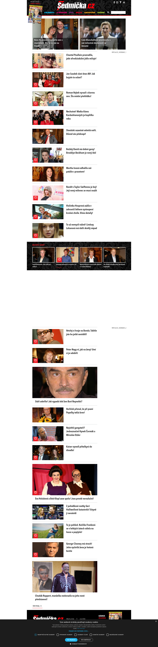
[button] (79, 631)
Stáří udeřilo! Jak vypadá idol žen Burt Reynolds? (58, 401)
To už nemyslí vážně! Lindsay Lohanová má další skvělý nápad (81, 227)
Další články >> (37, 606)
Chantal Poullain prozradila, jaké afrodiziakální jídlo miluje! (81, 57)
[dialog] (79, 633)
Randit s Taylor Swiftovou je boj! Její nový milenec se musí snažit (81, 189)
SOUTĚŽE (82, 619)
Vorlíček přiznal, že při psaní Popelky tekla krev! (79, 411)
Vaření (101, 13)
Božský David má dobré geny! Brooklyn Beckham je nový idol (81, 151)
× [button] (156, 621)
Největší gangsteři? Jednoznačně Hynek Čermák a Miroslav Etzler (80, 431)
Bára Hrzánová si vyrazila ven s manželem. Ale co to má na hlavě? (48, 43)
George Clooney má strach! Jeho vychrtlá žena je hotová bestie (79, 547)
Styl (71, 13)
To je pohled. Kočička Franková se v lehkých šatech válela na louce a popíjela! (80, 529)
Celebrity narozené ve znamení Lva (66, 264)
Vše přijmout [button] (71, 640)
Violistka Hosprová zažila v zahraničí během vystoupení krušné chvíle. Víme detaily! (79, 209)
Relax (79, 13)
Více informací (81, 628)
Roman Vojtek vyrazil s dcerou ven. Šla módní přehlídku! (80, 95)
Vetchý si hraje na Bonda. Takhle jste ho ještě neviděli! (81, 333)
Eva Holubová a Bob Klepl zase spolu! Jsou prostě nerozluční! (64, 499)
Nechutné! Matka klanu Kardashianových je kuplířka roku (80, 115)
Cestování (89, 13)
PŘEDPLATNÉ (70, 619)
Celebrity (49, 13)
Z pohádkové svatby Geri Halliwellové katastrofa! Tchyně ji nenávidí (81, 510)
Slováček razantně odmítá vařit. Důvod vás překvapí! (81, 132)
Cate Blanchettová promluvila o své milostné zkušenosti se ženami (96, 43)
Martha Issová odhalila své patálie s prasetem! (78, 170)
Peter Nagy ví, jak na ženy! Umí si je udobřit (81, 351)
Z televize (62, 13)
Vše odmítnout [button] (86, 640)
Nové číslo (35, 2)
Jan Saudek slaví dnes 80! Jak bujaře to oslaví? (80, 76)
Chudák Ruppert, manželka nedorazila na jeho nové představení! (60, 598)
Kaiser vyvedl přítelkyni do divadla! (79, 449)
